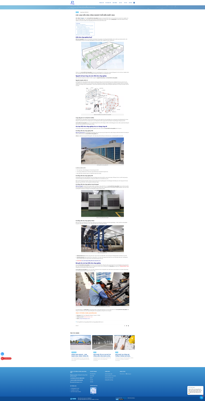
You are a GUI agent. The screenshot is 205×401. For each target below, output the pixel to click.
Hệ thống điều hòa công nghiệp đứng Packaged (85, 32)
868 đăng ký (129, 373)
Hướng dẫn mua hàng (109, 379)
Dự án (120, 2)
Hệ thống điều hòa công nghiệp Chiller (84, 33)
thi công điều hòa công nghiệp (83, 322)
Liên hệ (130, 2)
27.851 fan (123, 373)
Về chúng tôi (108, 2)
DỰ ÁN (91, 377)
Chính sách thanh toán (109, 377)
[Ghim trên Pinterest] (128, 325)
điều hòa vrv (100, 322)
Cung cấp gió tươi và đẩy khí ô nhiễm (84, 27)
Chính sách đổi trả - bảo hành (110, 375)
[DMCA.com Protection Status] (120, 399)
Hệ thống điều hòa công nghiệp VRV (83, 30)
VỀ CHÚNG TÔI (92, 373)
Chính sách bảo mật (108, 373)
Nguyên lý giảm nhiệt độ (82, 26)
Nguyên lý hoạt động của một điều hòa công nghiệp (85, 25)
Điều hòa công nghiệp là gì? (81, 24)
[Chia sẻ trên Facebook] (124, 325)
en (134, 2)
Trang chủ (101, 2)
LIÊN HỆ (91, 381)
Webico (133, 397)
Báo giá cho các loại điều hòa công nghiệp (83, 34)
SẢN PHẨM (92, 375)
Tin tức (125, 2)
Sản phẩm (115, 2)
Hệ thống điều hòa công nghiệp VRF (83, 31)
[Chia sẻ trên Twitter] (126, 325)
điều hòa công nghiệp (93, 322)
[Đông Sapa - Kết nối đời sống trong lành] (75, 2)
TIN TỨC (91, 379)
